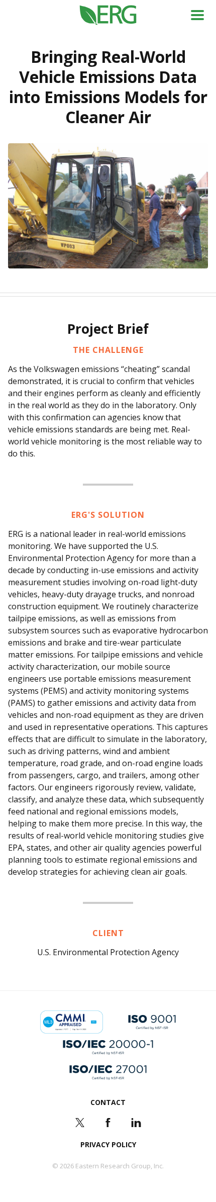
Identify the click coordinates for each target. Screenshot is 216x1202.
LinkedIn (136, 1123)
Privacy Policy (108, 1144)
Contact (108, 1102)
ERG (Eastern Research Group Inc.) (108, 15)
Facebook (108, 1123)
